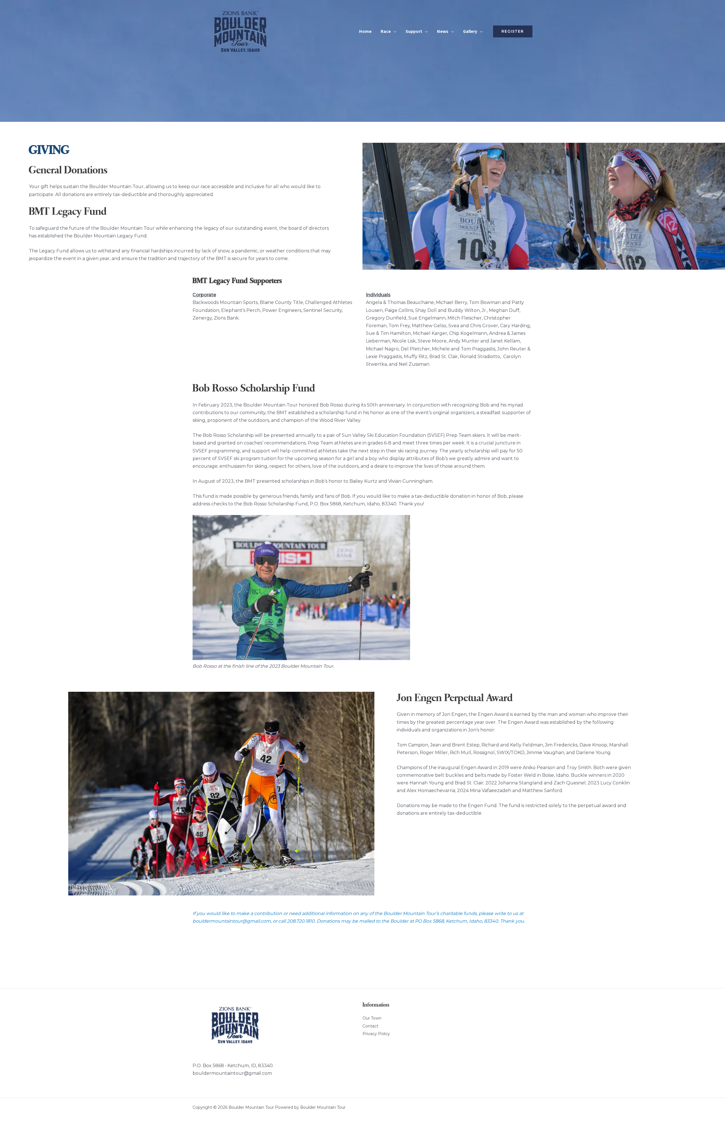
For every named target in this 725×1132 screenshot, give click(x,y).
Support (414, 31)
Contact (370, 1026)
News (442, 31)
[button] (512, 31)
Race (386, 31)
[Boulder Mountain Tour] (240, 31)
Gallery (470, 31)
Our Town (371, 1018)
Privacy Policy (376, 1033)
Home (365, 31)
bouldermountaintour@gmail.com (232, 1073)
